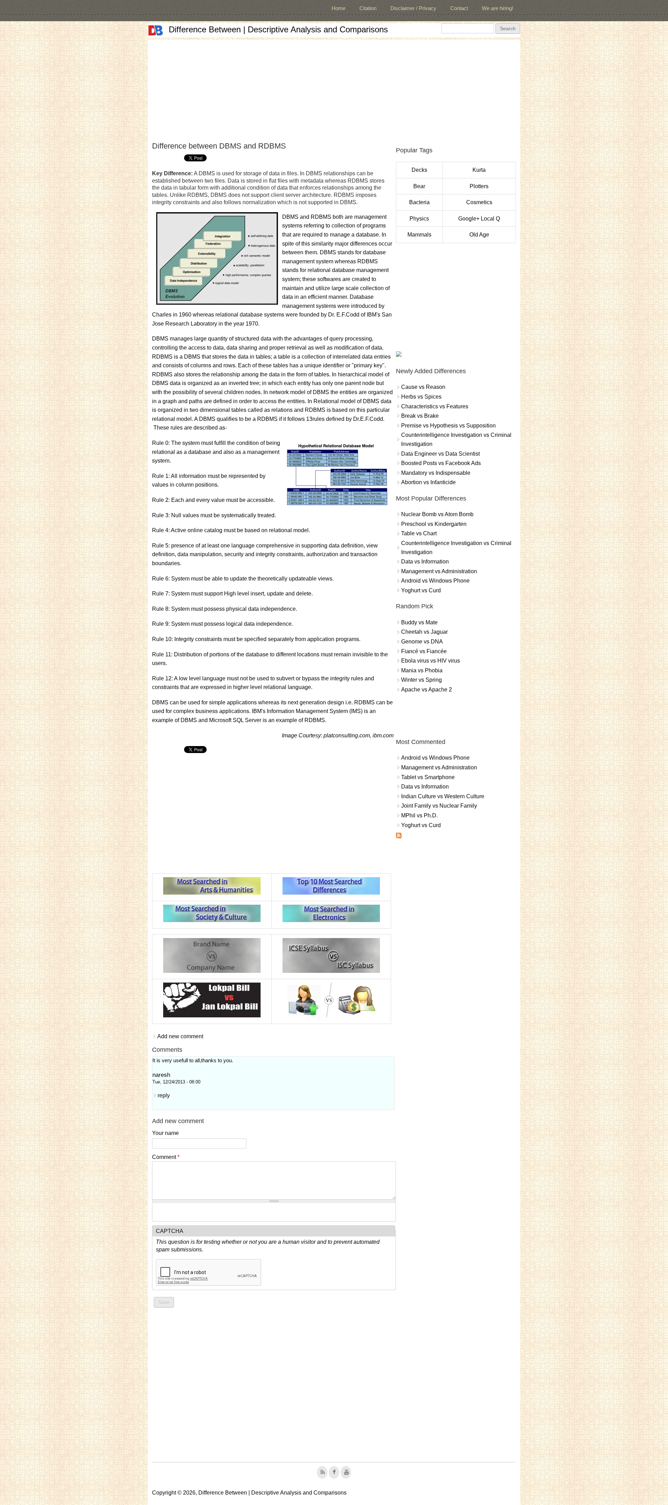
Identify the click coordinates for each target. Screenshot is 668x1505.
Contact (459, 8)
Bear (419, 186)
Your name (165, 1133)
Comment (166, 1157)
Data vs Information (425, 562)
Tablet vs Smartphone (428, 777)
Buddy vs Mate (419, 622)
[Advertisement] (334, 88)
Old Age (479, 235)
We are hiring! (497, 8)
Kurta (479, 170)
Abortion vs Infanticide (428, 482)
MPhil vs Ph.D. (419, 815)
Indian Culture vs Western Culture (442, 796)
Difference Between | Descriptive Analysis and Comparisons (278, 29)
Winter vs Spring (421, 680)
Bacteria (419, 202)
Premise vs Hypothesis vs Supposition (448, 426)
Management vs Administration (439, 571)
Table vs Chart (419, 533)
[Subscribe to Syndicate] (398, 836)
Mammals (419, 235)
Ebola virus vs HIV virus (430, 661)
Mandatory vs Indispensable (435, 473)
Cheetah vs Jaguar (424, 632)
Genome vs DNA (422, 642)
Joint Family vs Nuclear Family (439, 806)
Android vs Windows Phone (435, 581)
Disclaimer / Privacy (413, 8)
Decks (419, 170)
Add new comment (180, 1036)
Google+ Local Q (479, 219)
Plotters (479, 186)
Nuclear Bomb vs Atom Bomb (437, 514)
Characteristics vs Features (434, 406)
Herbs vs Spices (421, 397)
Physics (419, 219)
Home (338, 8)
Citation (367, 8)
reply (164, 1095)
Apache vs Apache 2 (426, 690)
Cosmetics (479, 202)
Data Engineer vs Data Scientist (440, 454)
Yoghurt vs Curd (421, 590)
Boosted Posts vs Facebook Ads (441, 463)
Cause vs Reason (423, 387)
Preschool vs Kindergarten (434, 524)
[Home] (155, 30)
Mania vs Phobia (422, 670)
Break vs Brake (420, 416)
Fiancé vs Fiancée (424, 651)
